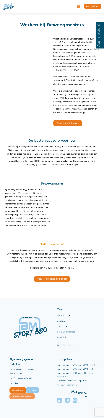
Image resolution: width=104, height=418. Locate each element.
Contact (60, 326)
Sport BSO (62, 315)
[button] (78, 6)
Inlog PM (61, 337)
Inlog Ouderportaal (66, 332)
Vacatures (61, 321)
